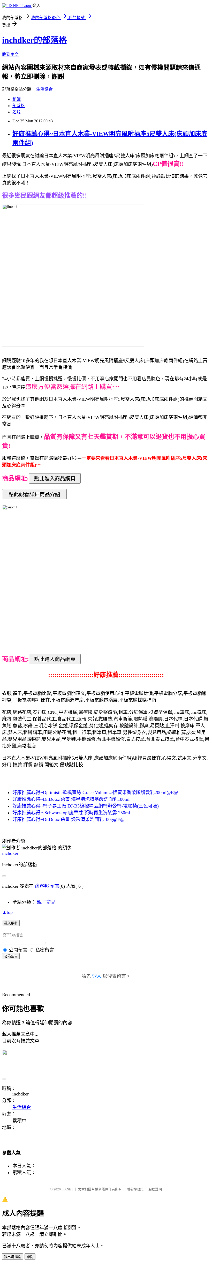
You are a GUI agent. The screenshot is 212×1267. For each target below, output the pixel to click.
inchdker (10, 853)
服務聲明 (155, 1189)
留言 (54, 886)
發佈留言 (11, 956)
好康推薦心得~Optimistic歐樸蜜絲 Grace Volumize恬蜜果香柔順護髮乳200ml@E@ (95, 792)
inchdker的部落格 (34, 40)
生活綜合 (44, 89)
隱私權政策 (135, 1189)
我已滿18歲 (12, 1257)
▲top (7, 912)
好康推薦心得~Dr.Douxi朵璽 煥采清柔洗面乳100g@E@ (68, 819)
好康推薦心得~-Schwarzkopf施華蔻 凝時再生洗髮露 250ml (71, 812)
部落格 (18, 105)
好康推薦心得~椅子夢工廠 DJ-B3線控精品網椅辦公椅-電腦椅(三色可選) (85, 806)
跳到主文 (10, 54)
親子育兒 (46, 902)
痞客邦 (42, 886)
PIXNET (67, 1189)
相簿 (16, 99)
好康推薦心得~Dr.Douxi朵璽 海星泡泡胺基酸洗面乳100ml (71, 799)
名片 (16, 112)
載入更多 (11, 923)
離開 (30, 1257)
